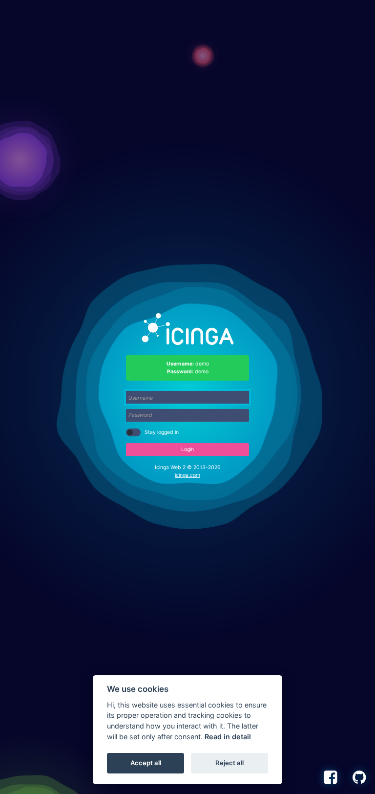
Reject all (229, 763)
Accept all (145, 763)
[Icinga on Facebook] (332, 777)
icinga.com (187, 475)
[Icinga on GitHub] (361, 777)
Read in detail (228, 736)
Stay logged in (162, 432)
